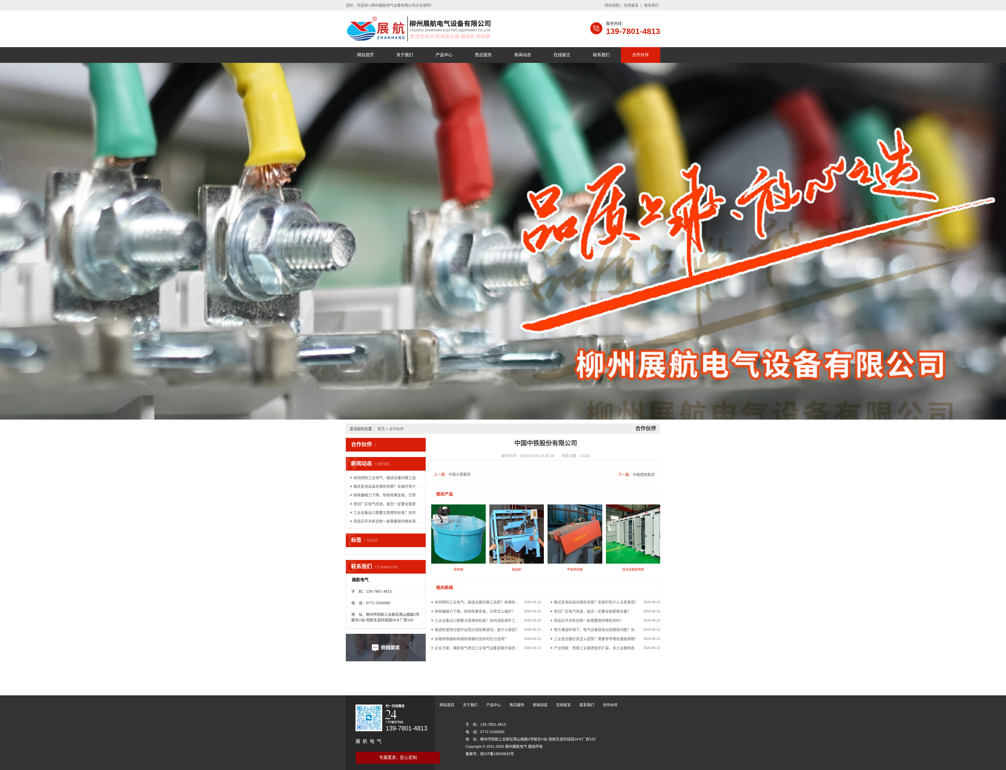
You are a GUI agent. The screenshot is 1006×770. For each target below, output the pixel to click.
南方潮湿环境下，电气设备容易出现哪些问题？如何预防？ (601, 630)
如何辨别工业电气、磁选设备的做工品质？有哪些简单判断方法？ (488, 602)
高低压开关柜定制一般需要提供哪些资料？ (387, 521)
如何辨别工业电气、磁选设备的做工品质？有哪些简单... (387, 478)
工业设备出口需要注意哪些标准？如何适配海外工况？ (387, 512)
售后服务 (483, 55)
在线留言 (631, 5)
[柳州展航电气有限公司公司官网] (419, 28)
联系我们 (651, 5)
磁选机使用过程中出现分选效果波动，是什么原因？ (477, 630)
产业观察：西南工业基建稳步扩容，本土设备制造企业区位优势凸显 (607, 648)
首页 (381, 429)
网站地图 (612, 5)
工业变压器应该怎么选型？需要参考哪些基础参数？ (596, 639)
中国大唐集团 (460, 474)
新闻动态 (522, 55)
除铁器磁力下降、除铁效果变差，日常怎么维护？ (387, 495)
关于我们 (404, 55)
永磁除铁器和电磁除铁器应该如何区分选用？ (471, 639)
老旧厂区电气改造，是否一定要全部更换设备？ (387, 504)
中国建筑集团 (644, 474)
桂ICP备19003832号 (497, 754)
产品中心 (444, 55)
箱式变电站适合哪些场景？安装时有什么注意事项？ (387, 486)
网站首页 (365, 55)
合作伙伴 (640, 55)
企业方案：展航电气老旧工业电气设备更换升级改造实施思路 (484, 648)
